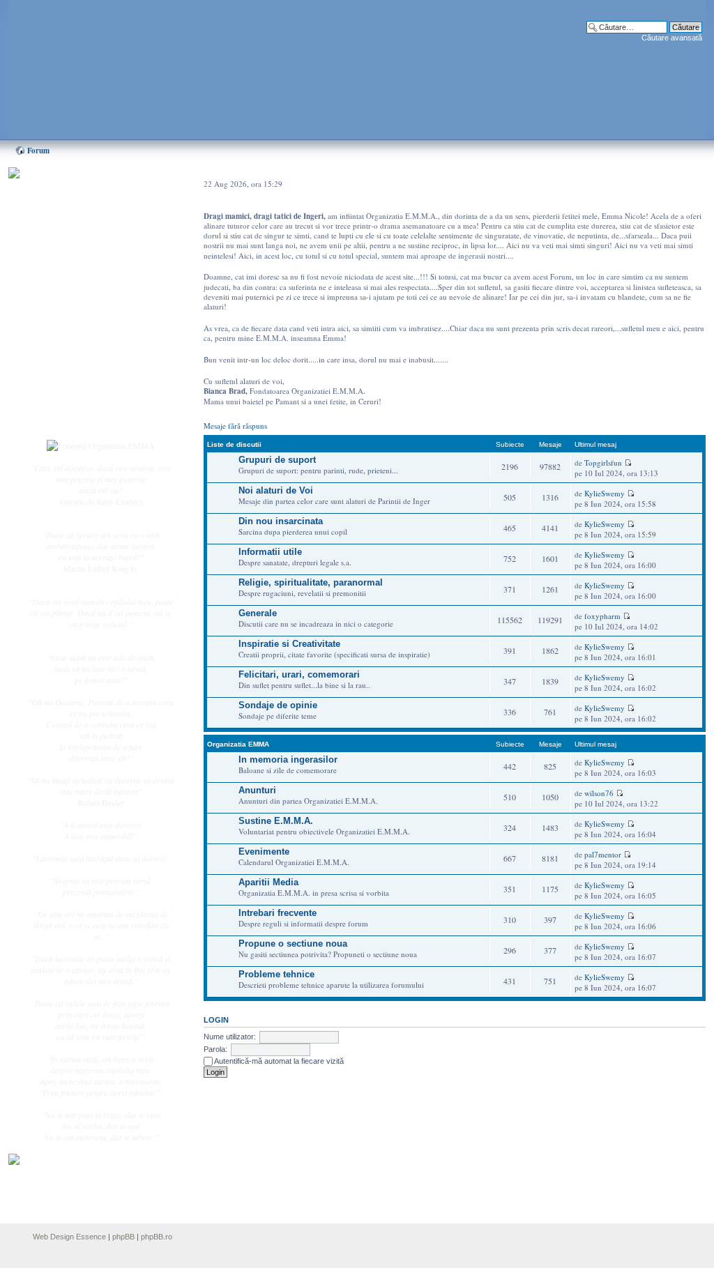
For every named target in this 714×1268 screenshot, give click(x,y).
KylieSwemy (604, 493)
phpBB (123, 1236)
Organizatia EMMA (238, 744)
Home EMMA (79, 243)
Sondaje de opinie (277, 705)
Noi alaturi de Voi (275, 490)
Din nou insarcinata (280, 521)
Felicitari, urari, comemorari (299, 674)
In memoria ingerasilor (287, 759)
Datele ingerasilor (84, 330)
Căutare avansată (671, 37)
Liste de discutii (234, 444)
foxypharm (602, 616)
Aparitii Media (268, 882)
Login (65, 417)
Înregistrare (74, 402)
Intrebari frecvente (277, 913)
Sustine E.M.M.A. (275, 821)
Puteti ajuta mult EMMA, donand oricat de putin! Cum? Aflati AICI (93, 197)
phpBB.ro (156, 1236)
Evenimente (263, 851)
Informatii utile (270, 552)
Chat (62, 274)
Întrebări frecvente (85, 345)
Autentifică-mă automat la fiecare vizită (278, 1061)
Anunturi (257, 790)
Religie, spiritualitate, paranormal (310, 582)
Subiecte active (79, 315)
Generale (257, 613)
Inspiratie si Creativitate (289, 644)
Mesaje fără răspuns (235, 425)
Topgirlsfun (603, 462)
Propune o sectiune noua (292, 943)
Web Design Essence (69, 1236)
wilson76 (599, 793)
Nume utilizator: (230, 1036)
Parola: (215, 1049)
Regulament (74, 361)
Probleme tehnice (276, 974)
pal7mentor (602, 854)
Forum (38, 150)
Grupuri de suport (277, 460)
